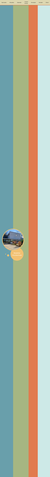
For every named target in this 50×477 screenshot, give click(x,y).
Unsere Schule (26, 2)
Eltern (47, 2)
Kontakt (41, 2)
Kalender (19, 2)
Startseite (4, 2)
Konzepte (33, 2)
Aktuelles (12, 2)
